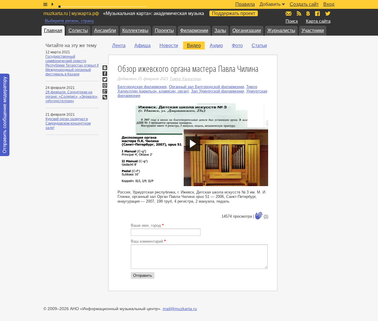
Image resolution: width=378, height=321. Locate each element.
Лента (119, 45)
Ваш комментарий (148, 241)
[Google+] (104, 91)
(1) (266, 216)
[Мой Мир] (104, 85)
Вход (328, 4)
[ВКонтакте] (104, 67)
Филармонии (194, 30)
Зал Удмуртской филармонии (217, 91)
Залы (220, 30)
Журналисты (281, 30)
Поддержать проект (233, 13)
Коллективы (135, 30)
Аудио (216, 45)
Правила (245, 4)
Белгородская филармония (142, 87)
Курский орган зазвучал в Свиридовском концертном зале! (68, 123)
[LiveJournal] (104, 97)
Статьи (259, 45)
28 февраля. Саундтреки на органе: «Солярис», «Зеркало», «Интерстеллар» (71, 96)
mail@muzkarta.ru (180, 308)
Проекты (164, 30)
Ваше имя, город (147, 225)
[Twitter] (104, 79)
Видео (194, 45)
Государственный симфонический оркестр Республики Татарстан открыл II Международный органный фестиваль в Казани (72, 65)
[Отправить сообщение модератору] (4, 115)
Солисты (78, 30)
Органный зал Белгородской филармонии (206, 87)
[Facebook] (104, 73)
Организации (246, 30)
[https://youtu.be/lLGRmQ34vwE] (193, 144)
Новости (168, 45)
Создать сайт (304, 4)
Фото (237, 45)
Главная (53, 30)
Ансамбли (105, 30)
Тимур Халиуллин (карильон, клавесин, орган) (187, 89)
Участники (313, 30)
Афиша (142, 45)
